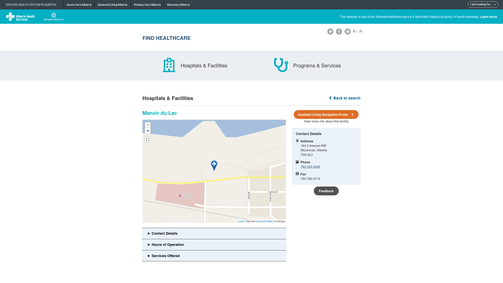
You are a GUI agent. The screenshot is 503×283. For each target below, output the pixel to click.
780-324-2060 (310, 166)
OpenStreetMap (265, 221)
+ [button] (148, 124)
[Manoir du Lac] (214, 166)
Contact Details (164, 233)
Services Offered (166, 255)
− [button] (148, 130)
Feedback (326, 191)
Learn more (488, 16)
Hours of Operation (168, 244)
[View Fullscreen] (148, 139)
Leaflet (241, 221)
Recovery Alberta (178, 4)
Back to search (346, 98)
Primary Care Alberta (147, 4)
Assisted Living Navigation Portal (323, 114)
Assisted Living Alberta (112, 4)
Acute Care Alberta (79, 4)
